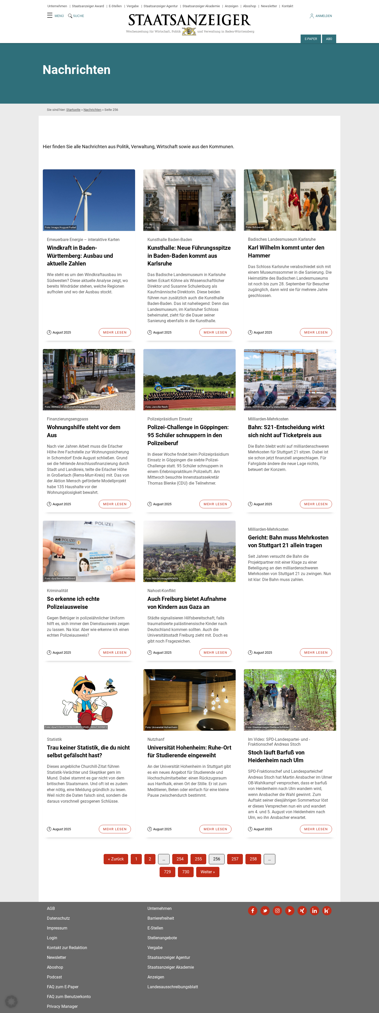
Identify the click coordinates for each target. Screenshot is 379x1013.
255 (198, 859)
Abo (329, 39)
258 (253, 859)
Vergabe (133, 6)
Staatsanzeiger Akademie (201, 6)
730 (185, 871)
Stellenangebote (162, 937)
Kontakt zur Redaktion (67, 947)
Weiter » (208, 871)
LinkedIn (314, 911)
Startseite (73, 110)
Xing (302, 911)
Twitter (265, 911)
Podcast (54, 977)
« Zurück (116, 859)
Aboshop (249, 6)
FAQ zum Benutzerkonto (69, 996)
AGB (51, 908)
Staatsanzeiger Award (88, 6)
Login (52, 937)
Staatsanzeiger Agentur (161, 6)
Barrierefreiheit (160, 918)
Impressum (57, 928)
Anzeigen (231, 6)
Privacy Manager (62, 1006)
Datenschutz (58, 918)
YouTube (290, 911)
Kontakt (287, 6)
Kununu (327, 911)
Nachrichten (92, 110)
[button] (11, 1001)
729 (167, 871)
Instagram (277, 911)
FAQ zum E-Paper (62, 986)
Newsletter (269, 6)
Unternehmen (57, 6)
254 (180, 859)
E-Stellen (115, 6)
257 (235, 859)
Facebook (253, 911)
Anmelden (324, 16)
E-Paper (311, 39)
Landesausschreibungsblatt (172, 986)
